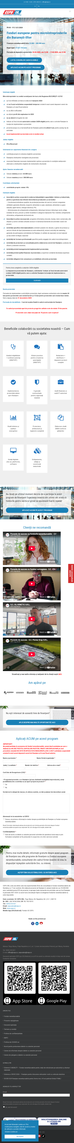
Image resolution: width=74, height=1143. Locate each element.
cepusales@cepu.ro (14, 906)
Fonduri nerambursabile (12, 1016)
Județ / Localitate (10, 765)
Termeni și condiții (10, 1029)
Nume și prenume (10, 758)
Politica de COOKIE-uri (11, 1042)
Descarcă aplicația (10, 1025)
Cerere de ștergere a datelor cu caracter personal (20, 1055)
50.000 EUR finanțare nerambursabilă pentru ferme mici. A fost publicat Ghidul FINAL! (32, 1079)
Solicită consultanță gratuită (71, 573)
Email (5, 1092)
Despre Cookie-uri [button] (11, 1131)
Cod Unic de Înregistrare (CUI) (14, 772)
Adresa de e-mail (54, 765)
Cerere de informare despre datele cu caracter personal (22, 1051)
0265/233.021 (11, 904)
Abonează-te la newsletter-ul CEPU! (16, 816)
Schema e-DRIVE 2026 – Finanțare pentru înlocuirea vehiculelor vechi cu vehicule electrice (34, 1074)
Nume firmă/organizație (46, 758)
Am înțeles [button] (20, 1136)
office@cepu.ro (46, 2)
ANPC (6, 1038)
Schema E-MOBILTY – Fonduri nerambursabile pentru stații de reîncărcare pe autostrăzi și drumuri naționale (37, 1069)
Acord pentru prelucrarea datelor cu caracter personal (22, 1046)
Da (6, 784)
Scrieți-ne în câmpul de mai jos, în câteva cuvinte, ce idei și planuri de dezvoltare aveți (34, 792)
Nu (6, 787)
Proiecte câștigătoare (11, 1021)
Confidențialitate (9, 832)
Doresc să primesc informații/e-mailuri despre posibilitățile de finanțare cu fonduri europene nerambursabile (36, 820)
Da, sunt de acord (11, 1107)
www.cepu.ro (11, 908)
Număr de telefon (32, 765)
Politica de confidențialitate (13, 1033)
